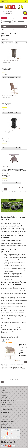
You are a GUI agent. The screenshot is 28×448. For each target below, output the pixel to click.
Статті (3, 407)
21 (16, 187)
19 (10, 187)
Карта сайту (4, 397)
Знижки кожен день (6, 404)
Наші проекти (13, 22)
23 (22, 187)
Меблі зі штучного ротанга (17, 367)
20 (13, 187)
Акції (15, 21)
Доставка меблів (6, 392)
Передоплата (5, 393)
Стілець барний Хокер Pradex (10, 60)
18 (7, 187)
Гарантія (4, 406)
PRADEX (23, 368)
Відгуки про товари (7, 21)
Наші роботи (21, 21)
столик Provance (6, 166)
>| (11, 382)
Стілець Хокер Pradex (8, 131)
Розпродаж (5, 22)
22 (19, 187)
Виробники (4, 395)
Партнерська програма (7, 409)
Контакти (4, 402)
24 (25, 187)
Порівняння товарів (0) (6, 39)
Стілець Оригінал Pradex (9, 95)
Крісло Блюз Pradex (10, 368)
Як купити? (4, 390)
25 (2, 189)
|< (2, 187)
